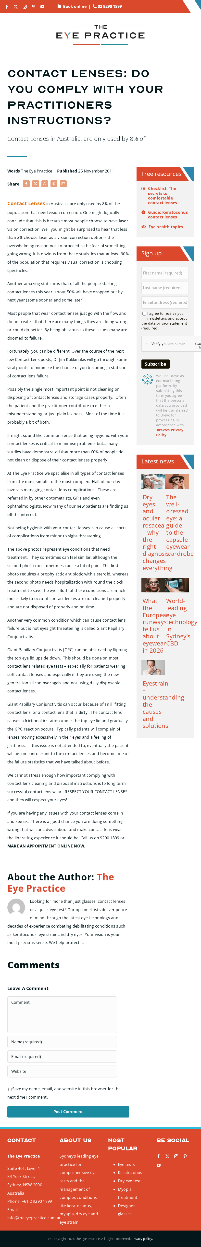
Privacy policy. (142, 1238)
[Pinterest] (54, 183)
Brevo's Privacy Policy (170, 432)
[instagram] (25, 7)
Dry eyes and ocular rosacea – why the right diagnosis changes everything (158, 532)
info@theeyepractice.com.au (34, 1217)
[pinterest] (34, 7)
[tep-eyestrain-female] (153, 662)
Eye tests (126, 1164)
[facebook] (7, 7)
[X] (35, 183)
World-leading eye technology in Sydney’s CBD (181, 622)
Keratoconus (130, 1172)
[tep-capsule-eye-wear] (177, 475)
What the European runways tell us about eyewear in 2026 (156, 625)
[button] (165, 195)
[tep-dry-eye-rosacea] (153, 475)
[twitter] (16, 7)
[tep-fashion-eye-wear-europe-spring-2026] (153, 579)
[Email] (63, 183)
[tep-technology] (177, 579)
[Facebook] (26, 183)
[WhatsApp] (44, 183)
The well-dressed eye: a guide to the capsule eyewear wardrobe (180, 525)
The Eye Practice (36, 171)
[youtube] (42, 7)
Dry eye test (129, 1181)
